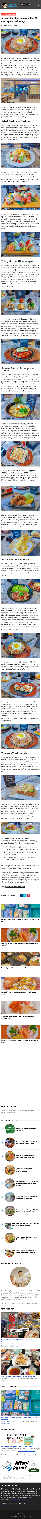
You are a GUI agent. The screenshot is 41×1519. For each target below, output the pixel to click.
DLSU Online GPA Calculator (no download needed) (27, 1224)
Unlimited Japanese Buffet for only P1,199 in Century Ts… (17, 1017)
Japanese (22, 886)
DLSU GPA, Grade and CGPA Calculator (26, 1129)
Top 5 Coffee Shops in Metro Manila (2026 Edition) (26, 1197)
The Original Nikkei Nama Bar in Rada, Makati (18, 968)
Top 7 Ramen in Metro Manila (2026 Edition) (26, 1238)
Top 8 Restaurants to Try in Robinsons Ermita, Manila (26, 1251)
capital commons (8, 14)
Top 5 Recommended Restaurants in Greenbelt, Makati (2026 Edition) (25, 1170)
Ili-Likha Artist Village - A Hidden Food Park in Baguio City (28, 1211)
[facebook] (18, 1513)
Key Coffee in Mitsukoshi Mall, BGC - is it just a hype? (18, 993)
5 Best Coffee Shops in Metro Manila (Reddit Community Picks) (27, 1183)
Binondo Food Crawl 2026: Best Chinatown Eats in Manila (27, 1142)
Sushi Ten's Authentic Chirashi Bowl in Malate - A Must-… (19, 1041)
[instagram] (22, 1513)
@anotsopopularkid (18, 1499)
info (17, 886)
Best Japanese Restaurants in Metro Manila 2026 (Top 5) (19, 945)
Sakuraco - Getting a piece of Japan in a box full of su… (20, 920)
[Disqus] (20, 1075)
